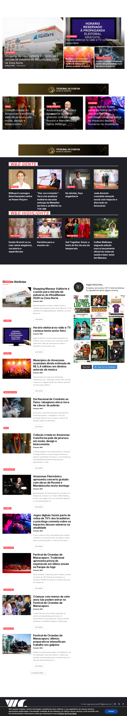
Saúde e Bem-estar (104, 58)
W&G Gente (14, 187)
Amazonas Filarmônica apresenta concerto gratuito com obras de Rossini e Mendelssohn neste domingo (51, 481)
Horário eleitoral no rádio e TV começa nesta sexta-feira (52, 329)
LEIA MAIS (39, 319)
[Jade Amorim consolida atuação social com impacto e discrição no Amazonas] (106, 179)
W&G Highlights (16, 235)
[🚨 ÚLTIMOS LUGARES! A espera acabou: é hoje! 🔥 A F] (82, 306)
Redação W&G (38, 301)
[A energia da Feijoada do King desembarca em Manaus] (116, 329)
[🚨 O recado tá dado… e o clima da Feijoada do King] (116, 352)
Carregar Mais (37, 673)
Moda (8, 106)
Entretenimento (53, 106)
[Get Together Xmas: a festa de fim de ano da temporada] (77, 228)
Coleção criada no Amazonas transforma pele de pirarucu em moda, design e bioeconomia (51, 439)
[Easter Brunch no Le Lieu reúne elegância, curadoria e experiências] (21, 228)
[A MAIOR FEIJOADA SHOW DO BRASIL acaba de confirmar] (99, 352)
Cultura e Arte (8, 547)
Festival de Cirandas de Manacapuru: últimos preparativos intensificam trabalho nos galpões (49, 640)
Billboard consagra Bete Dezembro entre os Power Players (20, 196)
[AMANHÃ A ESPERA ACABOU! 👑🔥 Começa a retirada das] (116, 306)
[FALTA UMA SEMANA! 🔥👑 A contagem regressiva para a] (82, 329)
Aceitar (111, 711)
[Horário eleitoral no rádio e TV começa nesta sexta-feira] (94, 31)
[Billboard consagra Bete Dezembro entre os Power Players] (21, 179)
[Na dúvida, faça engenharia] (77, 179)
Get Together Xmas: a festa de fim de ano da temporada (77, 245)
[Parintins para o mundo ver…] (49, 228)
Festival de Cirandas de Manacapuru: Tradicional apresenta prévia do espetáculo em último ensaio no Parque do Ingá (51, 561)
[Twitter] (119, 704)
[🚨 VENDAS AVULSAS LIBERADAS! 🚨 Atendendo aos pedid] (99, 329)
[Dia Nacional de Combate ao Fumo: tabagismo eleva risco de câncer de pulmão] (16, 408)
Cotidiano (10, 52)
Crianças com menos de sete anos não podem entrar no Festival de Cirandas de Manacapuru (51, 601)
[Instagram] (115, 704)
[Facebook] (123, 704)
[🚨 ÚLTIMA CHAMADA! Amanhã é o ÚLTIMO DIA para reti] (99, 306)
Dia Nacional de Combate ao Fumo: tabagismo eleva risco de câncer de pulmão (51, 402)
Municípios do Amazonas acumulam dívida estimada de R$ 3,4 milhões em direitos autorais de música (51, 365)
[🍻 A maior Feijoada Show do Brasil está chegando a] (82, 352)
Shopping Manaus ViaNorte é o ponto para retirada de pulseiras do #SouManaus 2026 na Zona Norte (51, 293)
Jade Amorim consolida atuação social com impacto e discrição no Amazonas (105, 199)
